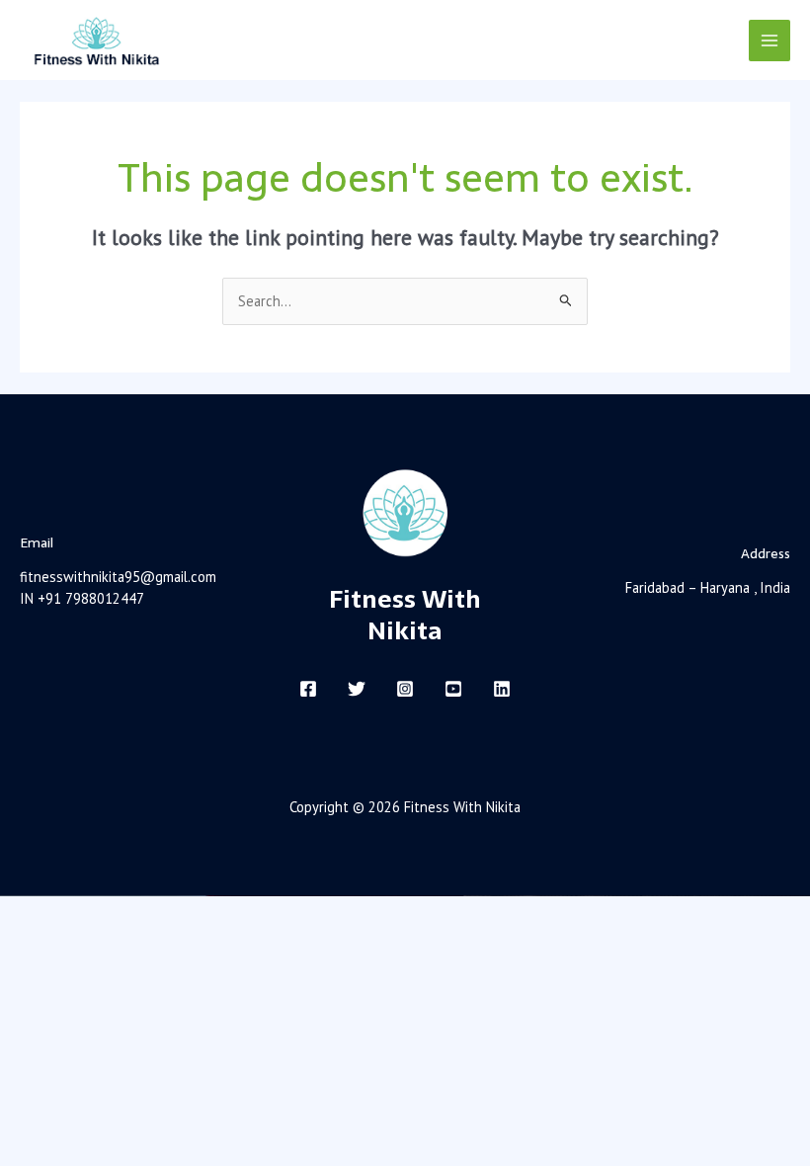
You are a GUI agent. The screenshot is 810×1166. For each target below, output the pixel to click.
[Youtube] (453, 689)
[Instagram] (405, 689)
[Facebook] (308, 689)
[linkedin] (502, 689)
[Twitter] (356, 689)
